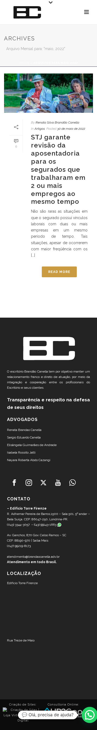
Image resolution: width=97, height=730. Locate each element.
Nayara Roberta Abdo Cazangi (28, 460)
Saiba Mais (40, 540)
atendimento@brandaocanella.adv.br (33, 557)
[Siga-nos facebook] (14, 482)
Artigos (39, 129)
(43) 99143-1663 (46, 525)
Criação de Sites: (23, 704)
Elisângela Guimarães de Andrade (32, 445)
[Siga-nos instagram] (29, 482)
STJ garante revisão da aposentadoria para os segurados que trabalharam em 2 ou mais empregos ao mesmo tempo (58, 169)
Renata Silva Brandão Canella (57, 122)
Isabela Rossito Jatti (21, 452)
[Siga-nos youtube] (58, 482)
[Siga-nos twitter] (43, 482)
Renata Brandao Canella (24, 430)
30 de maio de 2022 (71, 129)
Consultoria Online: (63, 704)
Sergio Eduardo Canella (24, 437)
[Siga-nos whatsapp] (72, 482)
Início (24, 62)
